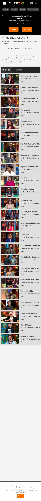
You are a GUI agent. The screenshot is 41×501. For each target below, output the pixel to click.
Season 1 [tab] (19, 70)
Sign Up (27, 29)
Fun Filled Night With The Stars (17, 38)
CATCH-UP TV (33, 9)
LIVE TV (14, 9)
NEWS (22, 9)
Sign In (14, 29)
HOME (5, 9)
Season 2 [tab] (6, 70)
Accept (20, 496)
